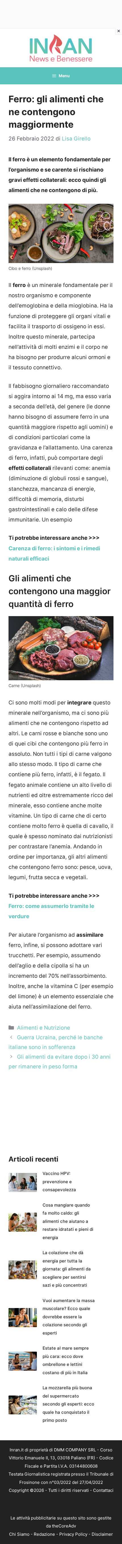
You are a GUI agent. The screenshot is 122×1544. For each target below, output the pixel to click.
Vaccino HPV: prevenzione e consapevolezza (59, 1181)
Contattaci (103, 1490)
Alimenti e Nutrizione (43, 1027)
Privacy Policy (73, 1534)
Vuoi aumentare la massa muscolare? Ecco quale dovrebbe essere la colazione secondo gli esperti (69, 1317)
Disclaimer (102, 1534)
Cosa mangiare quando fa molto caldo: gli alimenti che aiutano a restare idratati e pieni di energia (68, 1221)
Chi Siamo (19, 1534)
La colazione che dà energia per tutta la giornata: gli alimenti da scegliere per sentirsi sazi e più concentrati (67, 1269)
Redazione (44, 1534)
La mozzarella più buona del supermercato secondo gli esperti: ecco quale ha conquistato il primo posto (68, 1404)
